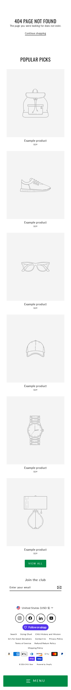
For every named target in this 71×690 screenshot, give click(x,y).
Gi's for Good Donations (20, 639)
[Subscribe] (58, 587)
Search (13, 634)
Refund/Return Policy (45, 643)
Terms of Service (23, 643)
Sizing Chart (26, 634)
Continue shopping (35, 33)
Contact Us (40, 639)
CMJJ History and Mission (48, 634)
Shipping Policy (35, 648)
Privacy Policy (56, 639)
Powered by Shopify (44, 664)
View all (35, 563)
